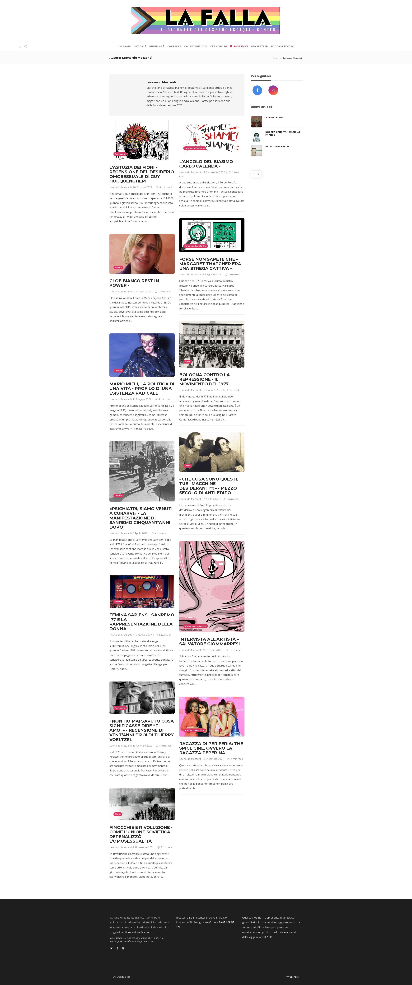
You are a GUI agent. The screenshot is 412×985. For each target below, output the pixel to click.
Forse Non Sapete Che (195, 246)
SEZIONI (139, 46)
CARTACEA (174, 46)
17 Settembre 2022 (214, 172)
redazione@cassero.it (141, 932)
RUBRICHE (155, 46)
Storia (188, 361)
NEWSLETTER (259, 46)
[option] (277, 136)
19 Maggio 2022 (142, 399)
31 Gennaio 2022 (212, 650)
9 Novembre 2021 (143, 847)
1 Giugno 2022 (211, 390)
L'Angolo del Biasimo (195, 148)
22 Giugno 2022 (142, 291)
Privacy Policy (292, 976)
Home (276, 58)
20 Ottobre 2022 (142, 187)
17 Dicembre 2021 (213, 758)
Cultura (118, 370)
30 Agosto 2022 (212, 274)
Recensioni (120, 154)
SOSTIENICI (240, 46)
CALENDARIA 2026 (195, 46)
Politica (118, 495)
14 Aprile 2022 (211, 499)
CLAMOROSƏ (218, 46)
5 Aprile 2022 (140, 533)
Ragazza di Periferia (195, 730)
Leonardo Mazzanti (120, 187)
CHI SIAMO (124, 46)
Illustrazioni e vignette (195, 626)
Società (118, 267)
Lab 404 (126, 976)
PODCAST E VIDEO (282, 46)
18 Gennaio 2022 (142, 745)
